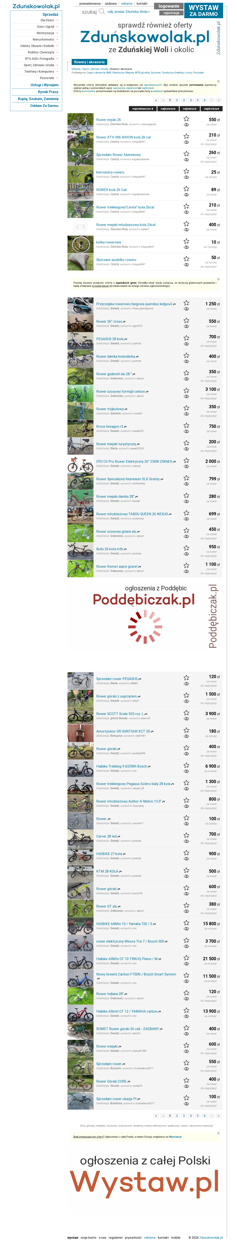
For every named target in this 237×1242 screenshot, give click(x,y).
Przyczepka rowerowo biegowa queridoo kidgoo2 (134, 304)
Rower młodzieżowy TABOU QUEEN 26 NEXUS (132, 514)
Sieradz (49, 1213)
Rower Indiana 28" (110, 994)
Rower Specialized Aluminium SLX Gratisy (128, 479)
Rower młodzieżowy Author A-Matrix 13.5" (128, 801)
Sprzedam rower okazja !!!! (116, 1099)
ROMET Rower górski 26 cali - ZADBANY (127, 1029)
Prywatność (133, 1237)
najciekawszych (153, 84)
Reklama (149, 1237)
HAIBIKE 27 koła (109, 854)
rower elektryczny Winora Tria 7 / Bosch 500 (130, 941)
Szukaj (102, 11)
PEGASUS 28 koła (110, 339)
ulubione (111, 3)
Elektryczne (118, 72)
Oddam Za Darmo (44, 106)
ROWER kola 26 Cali (111, 190)
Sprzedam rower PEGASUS (117, 679)
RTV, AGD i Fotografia (39, 58)
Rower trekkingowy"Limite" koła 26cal (125, 207)
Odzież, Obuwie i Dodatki (37, 46)
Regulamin (116, 1237)
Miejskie (129, 72)
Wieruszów (47, 1232)
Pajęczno (48, 1204)
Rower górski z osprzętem (116, 696)
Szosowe (155, 72)
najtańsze (131, 88)
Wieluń (50, 1228)
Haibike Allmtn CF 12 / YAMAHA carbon (126, 1011)
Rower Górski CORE (111, 1081)
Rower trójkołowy (110, 409)
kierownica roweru (110, 172)
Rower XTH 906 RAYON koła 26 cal (123, 137)
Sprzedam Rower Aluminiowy (118, 155)
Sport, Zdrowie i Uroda (95, 69)
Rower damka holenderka (115, 356)
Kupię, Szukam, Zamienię (38, 99)
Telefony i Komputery (39, 71)
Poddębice (47, 1209)
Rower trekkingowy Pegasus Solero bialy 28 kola (133, 784)
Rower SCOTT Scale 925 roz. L (120, 714)
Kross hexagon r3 (109, 426)
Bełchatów (47, 1176)
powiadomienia (90, 3)
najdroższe (148, 88)
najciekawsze (141, 108)
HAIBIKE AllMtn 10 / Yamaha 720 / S (124, 924)
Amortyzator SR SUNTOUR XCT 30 (123, 731)
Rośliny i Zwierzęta (41, 52)
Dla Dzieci (47, 20)
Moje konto (88, 1237)
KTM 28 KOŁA (107, 871)
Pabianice (48, 1199)
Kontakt (163, 1237)
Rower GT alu (106, 906)
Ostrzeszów (46, 1195)
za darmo (204, 10)
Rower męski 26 (108, 120)
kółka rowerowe (108, 242)
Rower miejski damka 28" (115, 496)
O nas (102, 1237)
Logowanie (169, 6)
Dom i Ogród (45, 26)
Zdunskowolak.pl (211, 1237)
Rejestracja (171, 13)
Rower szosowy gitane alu (116, 531)
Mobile (175, 1237)
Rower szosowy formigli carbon (120, 391)
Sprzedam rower (109, 1064)
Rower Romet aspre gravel (116, 566)
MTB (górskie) (142, 72)
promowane (88, 91)
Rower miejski (107, 1046)
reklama (126, 3)
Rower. (101, 819)
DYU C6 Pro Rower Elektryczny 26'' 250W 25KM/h (134, 461)
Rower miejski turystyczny (116, 444)
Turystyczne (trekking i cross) (177, 72)
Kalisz (50, 1190)
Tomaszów (47, 1218)
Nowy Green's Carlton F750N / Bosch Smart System (136, 974)
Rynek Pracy (48, 92)
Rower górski (106, 749)
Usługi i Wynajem (44, 85)
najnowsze (119, 88)
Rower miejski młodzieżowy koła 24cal (125, 225)
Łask (51, 1181)
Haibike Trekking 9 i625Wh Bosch (121, 766)
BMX (108, 72)
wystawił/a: (142, 124)
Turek (50, 1223)
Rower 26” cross (109, 321)
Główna (76, 69)
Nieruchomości (43, 39)
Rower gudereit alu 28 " (114, 374)
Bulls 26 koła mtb (109, 549)
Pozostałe (198, 72)
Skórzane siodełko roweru (116, 260)
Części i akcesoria (96, 72)
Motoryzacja (45, 33)
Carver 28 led (106, 836)
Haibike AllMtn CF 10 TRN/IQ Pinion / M (127, 959)
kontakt (142, 3)
